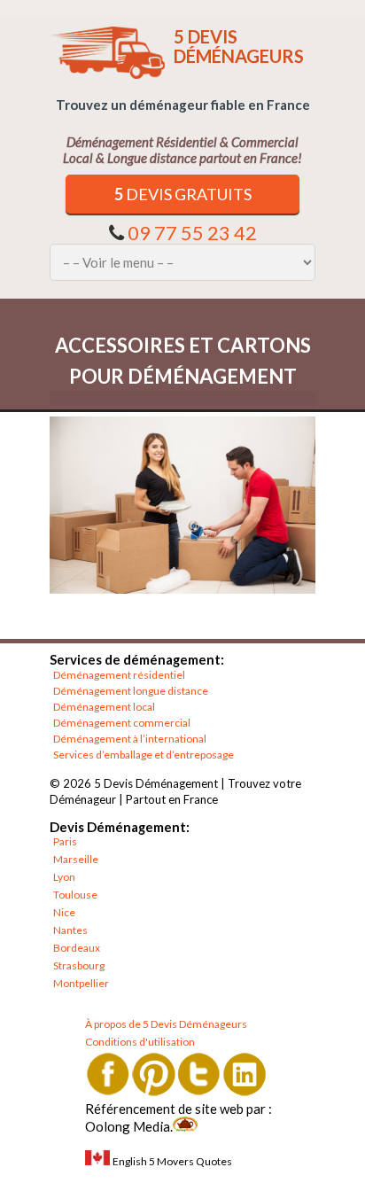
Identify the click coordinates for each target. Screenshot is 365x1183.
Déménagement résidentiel (119, 674)
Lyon (64, 876)
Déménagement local (104, 706)
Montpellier (81, 983)
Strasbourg (79, 965)
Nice (64, 912)
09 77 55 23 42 (192, 233)
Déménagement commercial (121, 722)
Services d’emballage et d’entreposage (143, 754)
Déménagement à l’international (129, 738)
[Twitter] (199, 1073)
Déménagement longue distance (130, 690)
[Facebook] (107, 1073)
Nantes (70, 930)
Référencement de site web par (175, 1109)
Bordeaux (76, 947)
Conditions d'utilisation (140, 1041)
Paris (65, 841)
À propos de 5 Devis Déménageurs (166, 1024)
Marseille (75, 859)
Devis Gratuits (183, 194)
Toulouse (75, 894)
